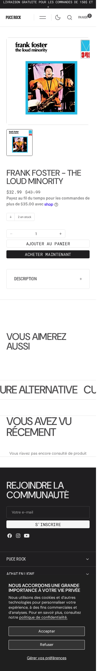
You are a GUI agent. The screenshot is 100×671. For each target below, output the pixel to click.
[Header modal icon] (42, 17)
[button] (42, 17)
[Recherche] (69, 17)
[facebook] (9, 530)
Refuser (46, 644)
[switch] (57, 16)
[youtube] (26, 530)
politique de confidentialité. (43, 617)
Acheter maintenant (48, 249)
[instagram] (18, 530)
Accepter (46, 631)
